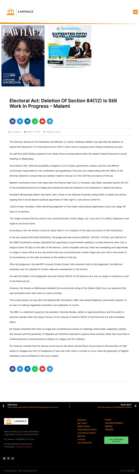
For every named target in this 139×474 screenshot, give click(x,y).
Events (108, 419)
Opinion (108, 426)
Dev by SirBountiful (127, 471)
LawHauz (50, 132)
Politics (58, 132)
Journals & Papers (114, 423)
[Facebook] (4, 458)
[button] (135, 12)
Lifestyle (109, 429)
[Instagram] (8, 458)
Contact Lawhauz (23, 447)
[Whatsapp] (12, 458)
